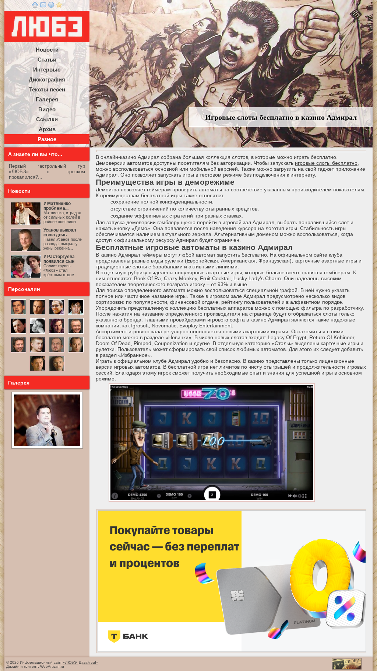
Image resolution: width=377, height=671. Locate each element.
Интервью (47, 69)
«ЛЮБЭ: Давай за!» (80, 662)
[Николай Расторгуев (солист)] (18, 314)
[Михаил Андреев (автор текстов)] (18, 333)
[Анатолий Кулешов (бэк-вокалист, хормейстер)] (76, 352)
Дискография (47, 79)
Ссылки (47, 119)
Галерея (47, 99)
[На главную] (35, 6)
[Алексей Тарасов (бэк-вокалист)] (18, 352)
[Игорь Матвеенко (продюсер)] (37, 314)
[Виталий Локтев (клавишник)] (57, 370)
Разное (47, 139)
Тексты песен (47, 89)
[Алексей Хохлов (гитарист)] (57, 352)
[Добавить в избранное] (59, 6)
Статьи (47, 59)
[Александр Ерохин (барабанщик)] (37, 370)
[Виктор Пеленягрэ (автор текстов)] (37, 333)
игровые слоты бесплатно (326, 163)
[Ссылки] (51, 6)
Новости (47, 49)
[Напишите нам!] (43, 6)
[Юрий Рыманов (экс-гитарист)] (76, 333)
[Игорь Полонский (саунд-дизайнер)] (57, 314)
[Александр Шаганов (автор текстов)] (76, 314)
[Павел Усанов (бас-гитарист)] (37, 352)
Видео (47, 109)
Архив (47, 129)
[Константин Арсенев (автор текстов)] (57, 333)
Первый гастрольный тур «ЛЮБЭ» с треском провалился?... (47, 171)
